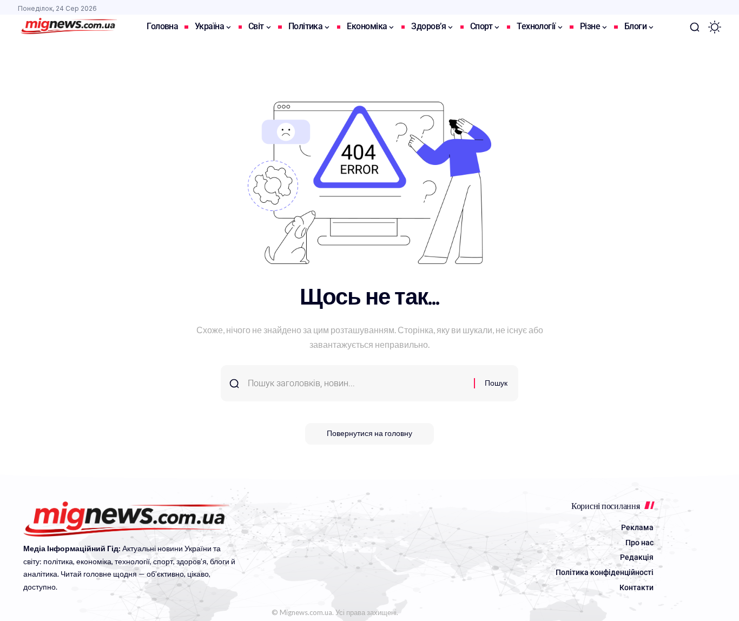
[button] (694, 27)
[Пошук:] (357, 383)
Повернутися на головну (369, 433)
